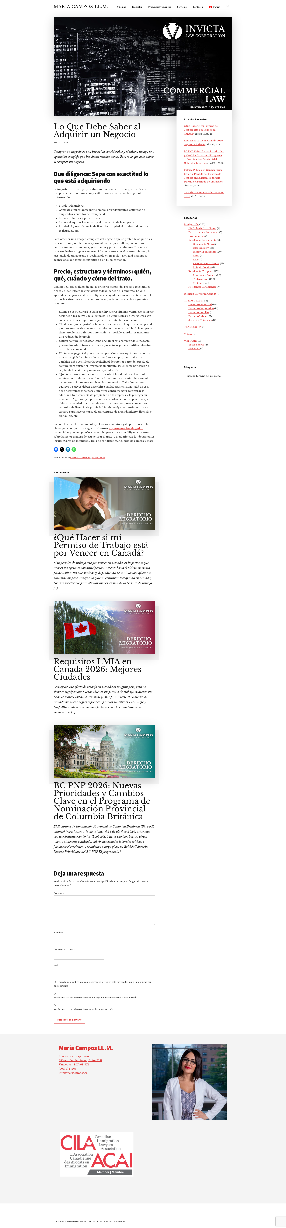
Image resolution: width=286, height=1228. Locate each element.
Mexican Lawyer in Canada (200, 293)
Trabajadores (201, 279)
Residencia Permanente (202, 240)
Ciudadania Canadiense (202, 228)
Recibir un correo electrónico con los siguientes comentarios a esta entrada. (96, 997)
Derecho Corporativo (201, 308)
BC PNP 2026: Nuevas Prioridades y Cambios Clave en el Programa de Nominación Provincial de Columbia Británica (102, 801)
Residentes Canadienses (202, 286)
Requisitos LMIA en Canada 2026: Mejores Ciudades (97, 669)
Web (56, 965)
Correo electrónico (64, 949)
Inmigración (191, 224)
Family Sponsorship (204, 251)
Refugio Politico (202, 267)
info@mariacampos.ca (73, 1072)
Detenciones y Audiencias (203, 232)
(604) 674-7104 (67, 1068)
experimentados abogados (126, 428)
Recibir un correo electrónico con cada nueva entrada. (84, 1009)
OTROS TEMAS (98, 457)
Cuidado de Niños (203, 244)
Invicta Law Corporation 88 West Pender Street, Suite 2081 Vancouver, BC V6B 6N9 (80, 1060)
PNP (195, 259)
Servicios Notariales (200, 320)
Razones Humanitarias (206, 263)
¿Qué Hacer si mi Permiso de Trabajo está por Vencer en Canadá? (101, 545)
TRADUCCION (193, 327)
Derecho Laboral (198, 316)
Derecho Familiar (198, 312)
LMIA (196, 255)
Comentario (61, 893)
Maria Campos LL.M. (81, 6)
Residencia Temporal (200, 271)
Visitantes (198, 283)
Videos (188, 334)
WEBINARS (190, 340)
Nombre (58, 932)
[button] (227, 6)
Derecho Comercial (80, 457)
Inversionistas (196, 236)
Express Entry (201, 247)
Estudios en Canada (204, 275)
